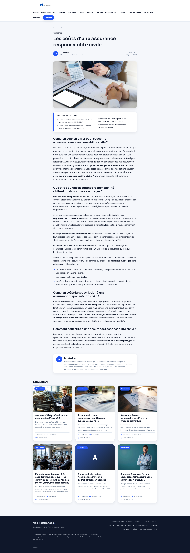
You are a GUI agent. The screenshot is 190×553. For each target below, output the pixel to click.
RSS (155, 529)
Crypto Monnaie (134, 12)
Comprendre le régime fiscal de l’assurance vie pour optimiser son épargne (92, 477)
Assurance (72, 12)
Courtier (61, 12)
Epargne (99, 12)
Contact (48, 17)
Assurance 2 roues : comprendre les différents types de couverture (91, 418)
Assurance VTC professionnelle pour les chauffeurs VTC (51, 416)
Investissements (48, 12)
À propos (36, 17)
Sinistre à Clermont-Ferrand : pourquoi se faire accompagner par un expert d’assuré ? (137, 477)
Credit (81, 12)
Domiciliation (110, 12)
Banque (90, 12)
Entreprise (148, 12)
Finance (122, 12)
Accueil (36, 12)
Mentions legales (146, 529)
